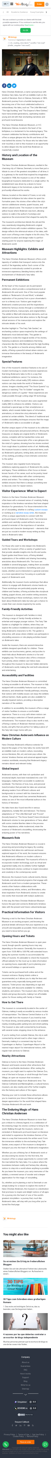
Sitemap (25, 1389)
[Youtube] (29, 1425)
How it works (25, 1374)
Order (39, 4)
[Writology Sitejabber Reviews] (21, 1402)
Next (46, 12)
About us (25, 1362)
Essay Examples (37, 12)
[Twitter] (14, 85)
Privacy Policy (9, 1435)
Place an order (25, 1442)
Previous (3, 12)
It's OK (25, 30)
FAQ (25, 1370)
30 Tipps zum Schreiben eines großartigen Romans (24, 1301)
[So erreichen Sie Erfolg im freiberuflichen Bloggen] (25, 1248)
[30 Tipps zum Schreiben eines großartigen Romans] (25, 1286)
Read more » (29, 25)
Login (47, 4)
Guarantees (25, 1366)
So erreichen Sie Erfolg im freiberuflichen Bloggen (24, 1263)
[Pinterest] (24, 1425)
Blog (25, 1381)
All (8, 12)
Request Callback (22, 1422)
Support (25, 1377)
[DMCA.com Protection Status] (25, 1414)
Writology (11, 1218)
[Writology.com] (24, 3)
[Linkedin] (9, 85)
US (5, 4)
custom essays (41, 510)
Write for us (25, 1385)
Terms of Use (23, 1435)
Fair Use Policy (38, 1435)
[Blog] (33, 1425)
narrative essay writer (25, 513)
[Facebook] (4, 85)
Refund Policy (32, 1436)
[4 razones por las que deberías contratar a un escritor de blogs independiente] (25, 1321)
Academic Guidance (19, 12)
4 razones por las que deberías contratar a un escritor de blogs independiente (24, 1336)
